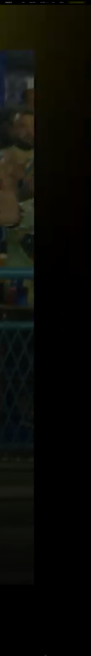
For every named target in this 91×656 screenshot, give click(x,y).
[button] (44, 2)
